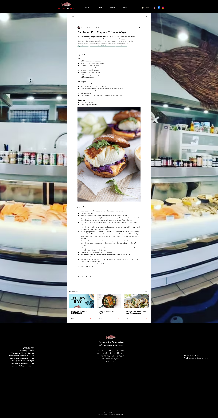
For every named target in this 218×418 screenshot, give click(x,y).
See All (147, 291)
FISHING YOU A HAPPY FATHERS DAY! (79, 312)
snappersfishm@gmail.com (198, 358)
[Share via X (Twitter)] (82, 276)
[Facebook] (159, 7)
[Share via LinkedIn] (86, 276)
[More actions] (139, 28)
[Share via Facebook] (78, 276)
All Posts (71, 16)
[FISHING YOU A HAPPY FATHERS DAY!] (81, 301)
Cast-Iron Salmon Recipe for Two (108, 312)
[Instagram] (163, 7)
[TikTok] (154, 7)
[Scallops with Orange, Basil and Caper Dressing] (136, 301)
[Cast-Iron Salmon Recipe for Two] (109, 301)
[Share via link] (91, 276)
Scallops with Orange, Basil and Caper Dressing (136, 312)
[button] (147, 16)
